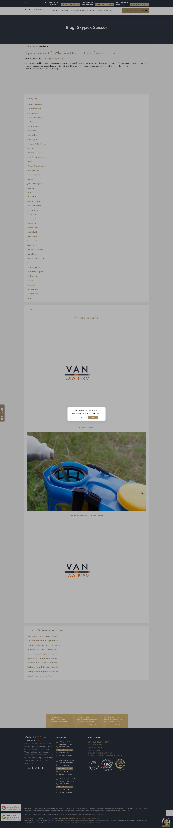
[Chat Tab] (86, 414)
